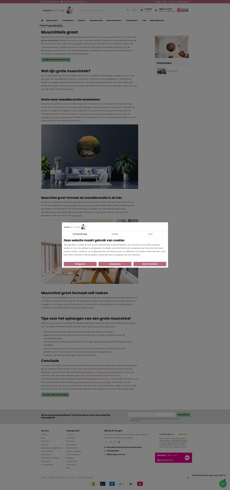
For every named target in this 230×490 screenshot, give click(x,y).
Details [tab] (115, 234)
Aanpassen (115, 264)
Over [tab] (150, 234)
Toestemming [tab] (79, 234)
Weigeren (80, 264)
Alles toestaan (149, 264)
